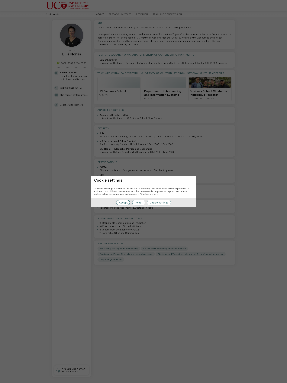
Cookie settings (159, 202)
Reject (138, 202)
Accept (123, 202)
